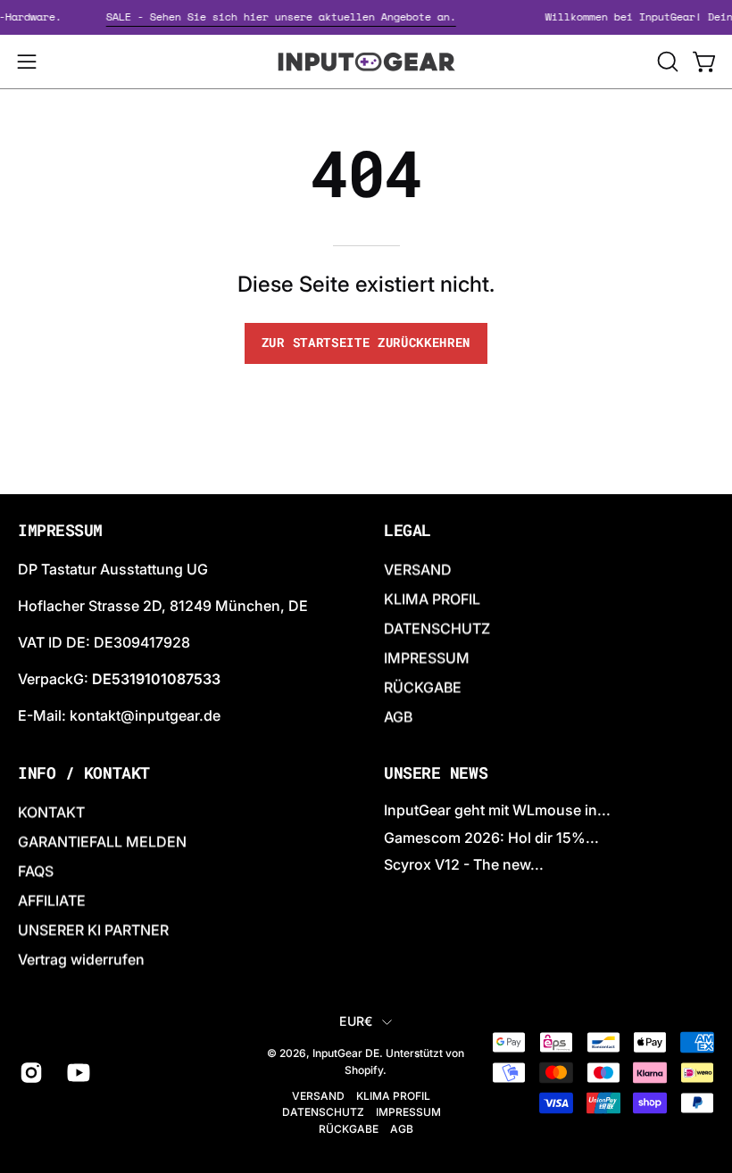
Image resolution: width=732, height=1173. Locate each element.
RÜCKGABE (423, 687)
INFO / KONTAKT (84, 773)
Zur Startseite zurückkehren (366, 343)
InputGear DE (345, 1054)
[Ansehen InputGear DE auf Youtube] (77, 1072)
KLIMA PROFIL (432, 598)
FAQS (36, 871)
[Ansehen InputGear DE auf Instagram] (30, 1072)
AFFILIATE (52, 900)
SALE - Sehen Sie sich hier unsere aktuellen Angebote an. (287, 16)
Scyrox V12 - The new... (464, 865)
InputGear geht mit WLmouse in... (497, 810)
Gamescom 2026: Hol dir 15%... (491, 838)
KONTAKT (51, 812)
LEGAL (407, 531)
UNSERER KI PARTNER (93, 929)
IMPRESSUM (427, 657)
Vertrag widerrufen (81, 959)
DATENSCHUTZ (437, 628)
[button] (665, 61)
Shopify (364, 1070)
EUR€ (355, 1020)
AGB (398, 716)
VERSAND (418, 569)
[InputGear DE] (366, 61)
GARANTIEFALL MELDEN (102, 841)
